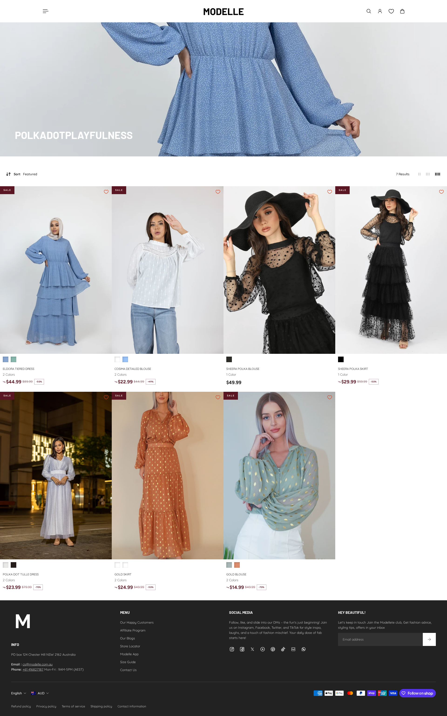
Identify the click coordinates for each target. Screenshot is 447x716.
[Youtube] (262, 649)
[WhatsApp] (303, 649)
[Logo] (223, 11)
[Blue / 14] (125, 359)
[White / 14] (117, 359)
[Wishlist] (391, 11)
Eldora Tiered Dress (18, 369)
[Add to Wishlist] (106, 191)
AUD (41, 693)
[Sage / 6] (229, 565)
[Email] (293, 649)
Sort (25, 174)
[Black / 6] (229, 359)
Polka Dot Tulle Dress (21, 574)
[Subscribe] (429, 639)
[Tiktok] (283, 649)
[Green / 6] (13, 359)
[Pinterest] (273, 649)
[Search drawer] (368, 11)
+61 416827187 (33, 669)
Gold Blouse (236, 574)
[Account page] (380, 11)
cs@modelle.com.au (38, 664)
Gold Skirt (123, 574)
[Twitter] (252, 649)
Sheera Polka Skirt (353, 369)
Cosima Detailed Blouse (133, 369)
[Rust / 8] (117, 565)
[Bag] (402, 11)
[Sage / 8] (125, 565)
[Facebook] (242, 649)
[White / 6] (5, 565)
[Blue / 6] (5, 359)
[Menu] (44, 11)
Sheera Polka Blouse (242, 369)
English (16, 693)
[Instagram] (232, 649)
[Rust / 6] (237, 565)
